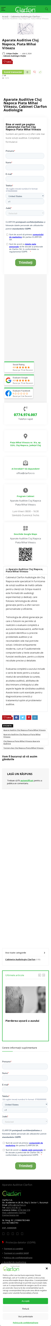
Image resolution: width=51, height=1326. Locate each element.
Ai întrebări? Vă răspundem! (26, 468)
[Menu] (3, 9)
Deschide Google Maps (25, 534)
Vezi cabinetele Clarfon (14, 1212)
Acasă (5, 16)
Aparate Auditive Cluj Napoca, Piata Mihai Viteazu (24, 570)
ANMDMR (11, 1227)
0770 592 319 (24, 1210)
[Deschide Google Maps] (25, 528)
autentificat (26, 780)
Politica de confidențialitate (25, 1322)
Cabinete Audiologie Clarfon (25, 16)
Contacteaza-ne (10, 1215)
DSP (4, 1227)
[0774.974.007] (25, 408)
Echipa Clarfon (12, 53)
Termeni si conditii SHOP (16, 1253)
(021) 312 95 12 (13, 1207)
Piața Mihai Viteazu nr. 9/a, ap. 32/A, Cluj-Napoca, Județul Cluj (25, 444)
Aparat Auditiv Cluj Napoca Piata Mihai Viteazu (24, 730)
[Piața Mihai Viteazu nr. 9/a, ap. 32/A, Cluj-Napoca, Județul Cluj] (25, 436)
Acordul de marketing (15, 1262)
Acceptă (25, 1301)
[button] (46, 1268)
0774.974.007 (25, 414)
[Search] (46, 9)
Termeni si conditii (13, 1248)
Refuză (25, 1309)
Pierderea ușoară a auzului (22, 1020)
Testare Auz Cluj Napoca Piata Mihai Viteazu (23, 748)
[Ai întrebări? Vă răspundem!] (25, 462)
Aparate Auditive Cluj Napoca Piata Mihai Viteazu (22, 735)
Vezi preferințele (25, 1316)
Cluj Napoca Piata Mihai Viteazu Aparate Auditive (21, 742)
